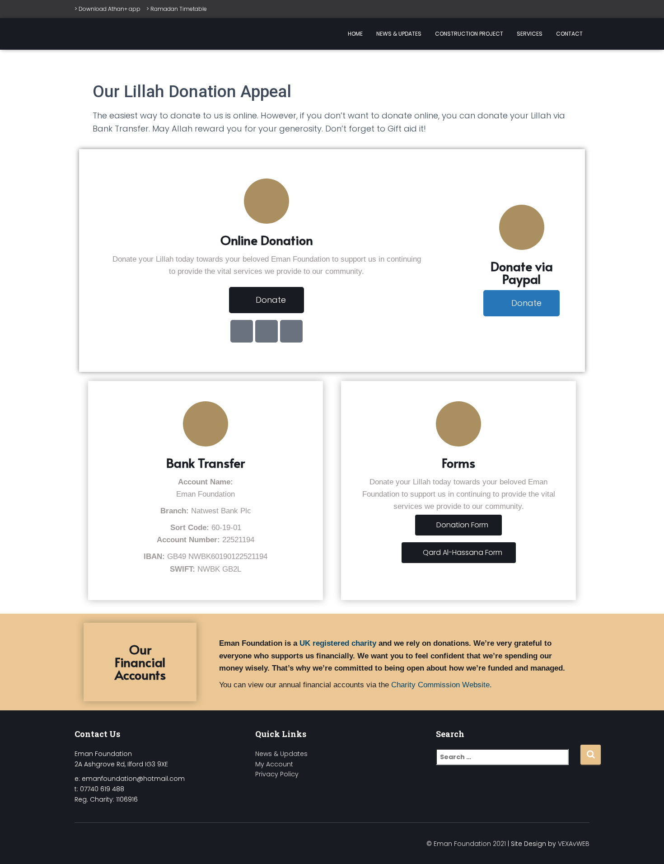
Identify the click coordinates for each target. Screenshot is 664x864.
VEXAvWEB (573, 843)
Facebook (82, 842)
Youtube (130, 842)
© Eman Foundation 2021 (466, 843)
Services (529, 34)
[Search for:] (508, 763)
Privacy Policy (277, 774)
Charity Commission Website (440, 685)
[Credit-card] (291, 331)
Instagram (114, 842)
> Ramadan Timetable (176, 9)
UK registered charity (337, 643)
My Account (274, 764)
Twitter (98, 842)
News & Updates (398, 34)
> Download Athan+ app (107, 9)
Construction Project (469, 34)
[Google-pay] (241, 331)
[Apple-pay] (266, 331)
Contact (569, 34)
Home (355, 34)
